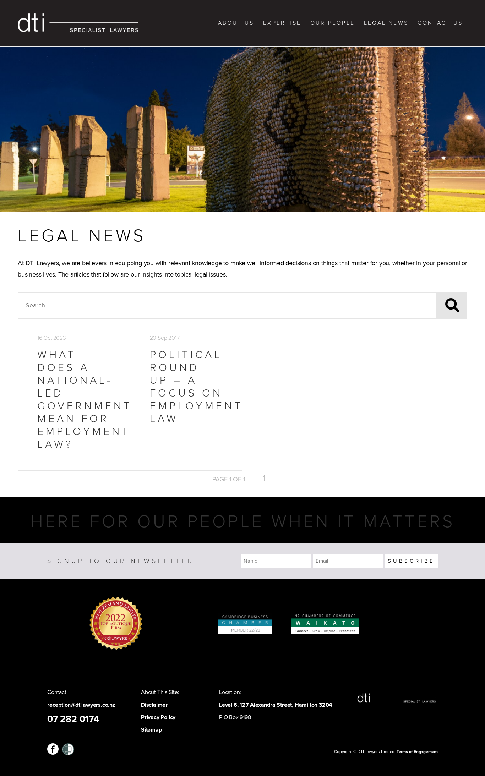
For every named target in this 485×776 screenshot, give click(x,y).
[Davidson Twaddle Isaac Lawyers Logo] (78, 23)
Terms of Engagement (417, 751)
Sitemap (151, 729)
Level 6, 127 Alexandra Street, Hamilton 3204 (275, 705)
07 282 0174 (73, 719)
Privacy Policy (158, 717)
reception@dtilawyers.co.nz (81, 705)
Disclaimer (154, 705)
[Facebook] (53, 749)
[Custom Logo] (68, 749)
